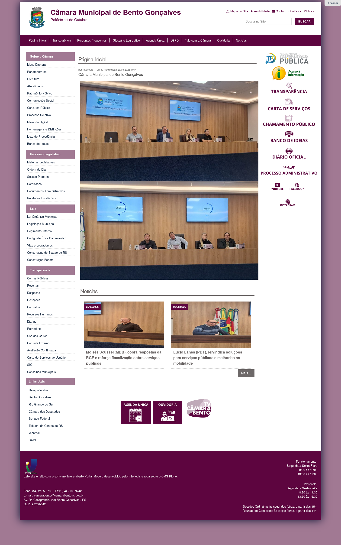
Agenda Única (155, 40)
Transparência (62, 40)
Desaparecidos (38, 390)
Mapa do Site (239, 11)
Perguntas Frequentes (91, 40)
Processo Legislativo (45, 154)
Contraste (295, 11)
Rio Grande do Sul (41, 404)
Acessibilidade (260, 11)
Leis (33, 209)
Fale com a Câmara (198, 40)
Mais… (246, 373)
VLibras (309, 11)
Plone (173, 476)
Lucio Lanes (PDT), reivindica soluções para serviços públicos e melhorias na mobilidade (207, 357)
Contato (281, 11)
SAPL (33, 440)
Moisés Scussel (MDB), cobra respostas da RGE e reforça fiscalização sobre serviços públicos (123, 357)
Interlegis (135, 476)
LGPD (175, 40)
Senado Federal (39, 418)
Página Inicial (38, 40)
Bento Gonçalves (40, 397)
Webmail (34, 433)
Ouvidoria (223, 40)
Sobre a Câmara (41, 56)
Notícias (241, 40)
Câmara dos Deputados (44, 411)
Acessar (333, 3)
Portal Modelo (94, 476)
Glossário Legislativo (126, 40)
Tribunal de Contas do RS (46, 425)
